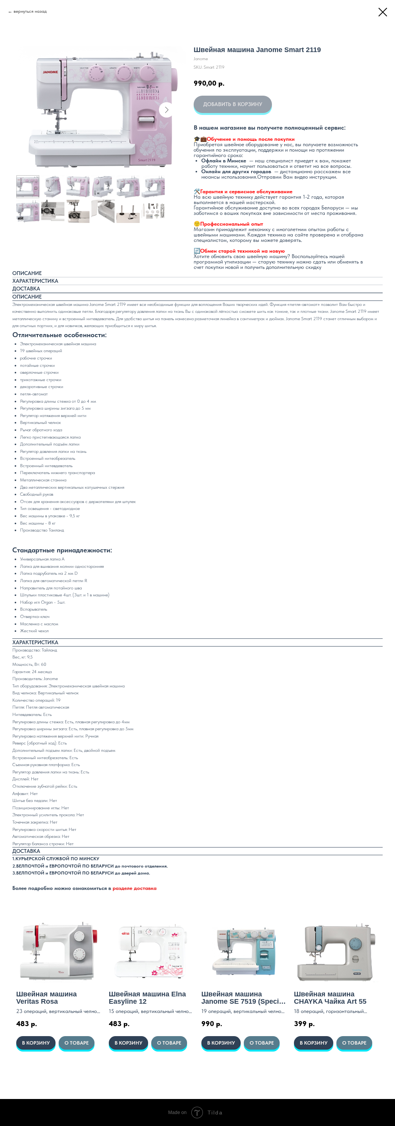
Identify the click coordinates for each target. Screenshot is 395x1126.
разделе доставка (135, 888)
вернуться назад (30, 11)
